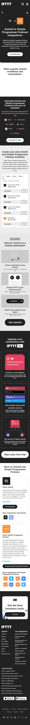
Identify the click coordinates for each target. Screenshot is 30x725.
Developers (5, 709)
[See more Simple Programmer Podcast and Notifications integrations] (8, 578)
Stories (3, 636)
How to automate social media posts (12, 690)
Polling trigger (12, 186)
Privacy (15, 712)
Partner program (23, 709)
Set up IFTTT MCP (15, 140)
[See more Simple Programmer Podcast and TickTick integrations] (8, 584)
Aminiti (8, 29)
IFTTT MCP (5, 641)
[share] (27, 12)
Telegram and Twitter (20, 661)
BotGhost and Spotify (21, 648)
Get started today (15, 54)
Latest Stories (7, 668)
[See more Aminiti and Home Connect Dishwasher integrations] (8, 517)
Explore (4, 631)
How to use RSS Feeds (8, 681)
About (22, 712)
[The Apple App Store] (9, 698)
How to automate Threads (9, 688)
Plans (3, 651)
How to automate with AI (8, 671)
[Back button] (2, 12)
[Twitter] (19, 717)
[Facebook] (4, 717)
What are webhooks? (7, 683)
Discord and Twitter (20, 663)
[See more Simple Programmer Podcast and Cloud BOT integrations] (21, 584)
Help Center (5, 643)
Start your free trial (15, 454)
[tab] (3, 176)
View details (7, 191)
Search (3, 648)
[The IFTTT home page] (6, 4)
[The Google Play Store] (21, 699)
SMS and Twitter (19, 650)
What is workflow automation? (10, 678)
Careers (13, 709)
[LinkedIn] (8, 717)
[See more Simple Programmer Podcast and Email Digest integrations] (21, 578)
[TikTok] (22, 717)
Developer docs (6, 653)
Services (4, 634)
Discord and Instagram (21, 634)
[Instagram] (11, 717)
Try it (24, 191)
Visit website (6, 501)
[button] (27, 4)
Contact (9, 712)
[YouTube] (15, 717)
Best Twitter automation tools (10, 673)
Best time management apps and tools (12, 676)
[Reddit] (26, 717)
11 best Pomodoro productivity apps (12, 685)
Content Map (5, 646)
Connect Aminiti (10, 506)
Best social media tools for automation (12, 693)
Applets (4, 638)
